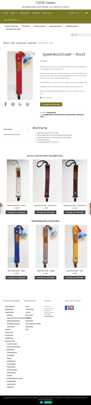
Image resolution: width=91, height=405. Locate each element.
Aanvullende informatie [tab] (12, 134)
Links (27, 329)
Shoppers (10, 315)
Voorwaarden (30, 309)
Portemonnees (11, 372)
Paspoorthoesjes (12, 370)
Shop (13, 13)
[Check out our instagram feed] (71, 308)
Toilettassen (10, 326)
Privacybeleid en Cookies (33, 324)
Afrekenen (35, 13)
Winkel (13, 43)
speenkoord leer (71, 114)
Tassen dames (11, 26)
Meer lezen (48, 402)
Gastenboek (29, 326)
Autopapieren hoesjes (13, 347)
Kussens (9, 358)
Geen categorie (10, 306)
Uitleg (27, 306)
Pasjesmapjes (11, 367)
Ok (41, 402)
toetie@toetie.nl (48, 316)
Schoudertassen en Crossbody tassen (18, 318)
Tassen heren (39, 26)
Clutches (26, 26)
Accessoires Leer (12, 344)
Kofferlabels (10, 355)
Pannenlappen (11, 364)
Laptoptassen (55, 26)
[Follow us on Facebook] (67, 308)
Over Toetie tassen (10, 20)
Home (6, 13)
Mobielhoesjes (11, 361)
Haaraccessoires (12, 352)
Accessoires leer (13, 29)
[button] (33, 53)
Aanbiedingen (9, 309)
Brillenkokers (10, 349)
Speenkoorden (32, 43)
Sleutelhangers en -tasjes (14, 378)
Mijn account (47, 13)
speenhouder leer (59, 114)
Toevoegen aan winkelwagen (51, 104)
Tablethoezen (71, 26)
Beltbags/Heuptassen (13, 321)
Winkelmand (24, 13)
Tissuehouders (11, 384)
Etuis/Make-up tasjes (13, 324)
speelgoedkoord (49, 114)
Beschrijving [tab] (8, 129)
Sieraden (9, 375)
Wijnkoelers (10, 387)
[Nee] (89, 400)
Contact (28, 312)
